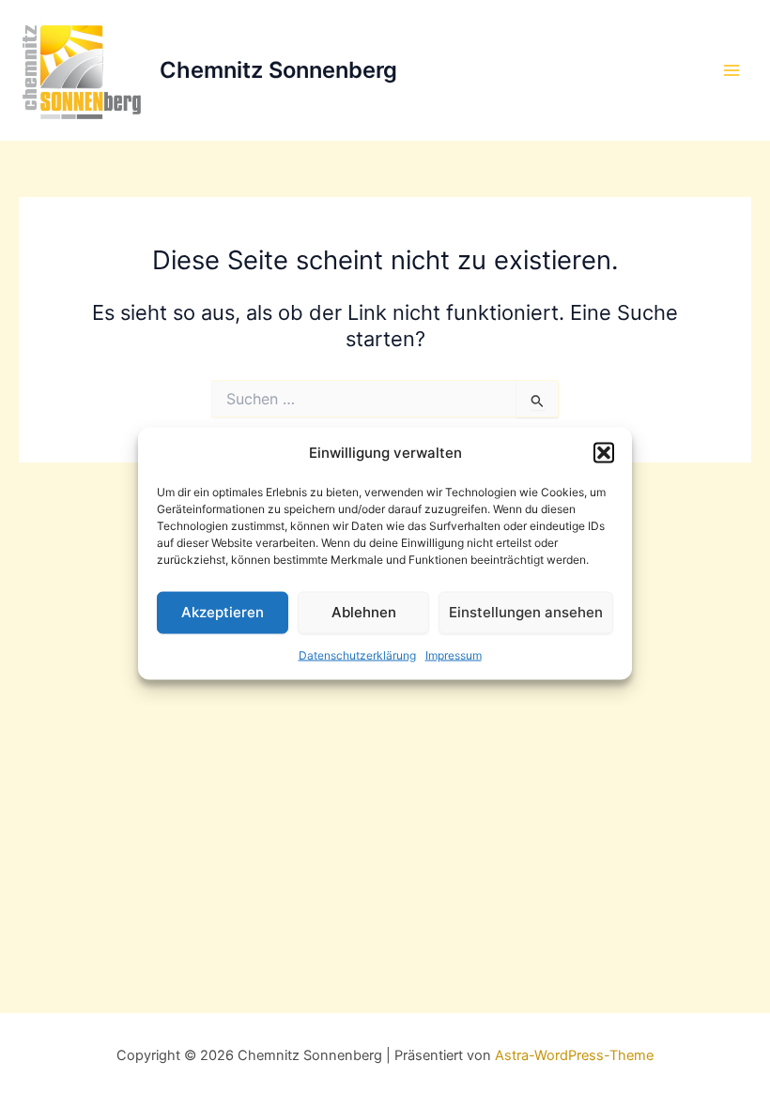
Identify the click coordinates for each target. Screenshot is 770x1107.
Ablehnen (363, 612)
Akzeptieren (222, 612)
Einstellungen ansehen (526, 612)
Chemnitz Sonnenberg (278, 69)
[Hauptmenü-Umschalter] (731, 70)
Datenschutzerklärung (357, 654)
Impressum (453, 654)
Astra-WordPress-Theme (574, 1055)
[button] (603, 453)
